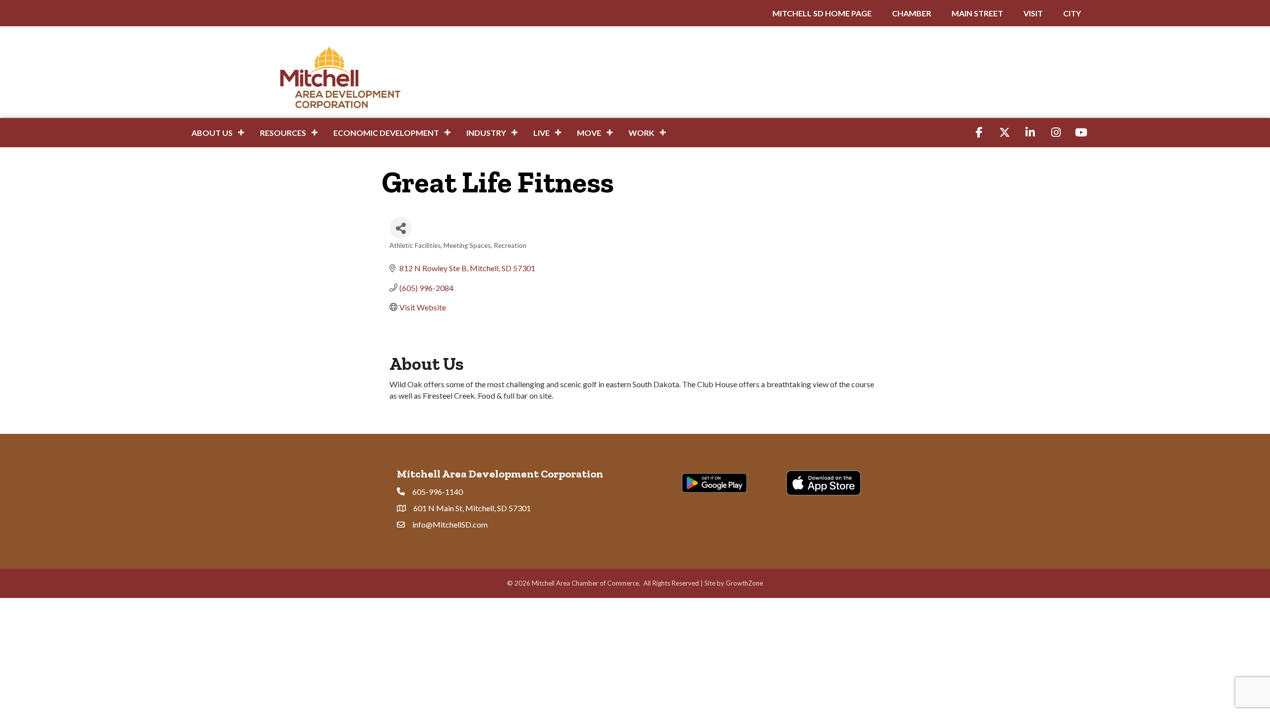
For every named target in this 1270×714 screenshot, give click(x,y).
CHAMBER (911, 13)
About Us (212, 132)
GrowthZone (744, 583)
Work (641, 132)
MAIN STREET (977, 13)
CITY (1072, 13)
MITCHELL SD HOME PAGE (822, 13)
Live (541, 132)
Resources (283, 132)
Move (589, 132)
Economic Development (386, 132)
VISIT (1033, 13)
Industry (486, 132)
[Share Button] (400, 228)
